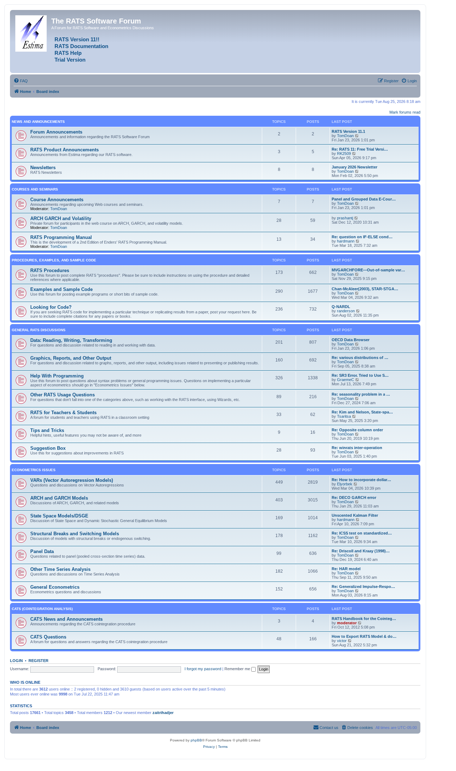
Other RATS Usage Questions (62, 394)
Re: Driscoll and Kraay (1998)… (361, 551)
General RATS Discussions (39, 330)
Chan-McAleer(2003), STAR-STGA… (365, 289)
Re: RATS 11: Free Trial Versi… (360, 149)
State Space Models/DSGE (59, 516)
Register (38, 660)
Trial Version (70, 60)
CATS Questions (48, 637)
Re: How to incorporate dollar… (361, 480)
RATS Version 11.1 (348, 131)
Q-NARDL (341, 306)
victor (342, 641)
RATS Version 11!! (77, 39)
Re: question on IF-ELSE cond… (362, 237)
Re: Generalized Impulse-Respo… (363, 586)
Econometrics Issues (34, 470)
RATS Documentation (81, 46)
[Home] (31, 32)
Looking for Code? (51, 307)
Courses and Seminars (35, 189)
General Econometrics (54, 587)
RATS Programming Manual (61, 237)
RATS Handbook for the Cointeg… (364, 618)
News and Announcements (38, 122)
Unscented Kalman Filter (355, 515)
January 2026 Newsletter (354, 167)
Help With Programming (57, 376)
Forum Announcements (56, 132)
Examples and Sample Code (61, 289)
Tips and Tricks (47, 430)
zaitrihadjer (162, 712)
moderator (347, 623)
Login (16, 660)
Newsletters (43, 167)
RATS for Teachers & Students (63, 412)
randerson (346, 311)
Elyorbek (344, 484)
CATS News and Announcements (66, 619)
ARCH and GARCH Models (59, 498)
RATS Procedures (49, 270)
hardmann (345, 241)
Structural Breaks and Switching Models (74, 533)
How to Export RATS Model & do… (364, 636)
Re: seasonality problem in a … (361, 394)
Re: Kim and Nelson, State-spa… (362, 412)
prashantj (345, 218)
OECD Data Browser (350, 340)
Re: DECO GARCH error (354, 497)
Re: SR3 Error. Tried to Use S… (360, 375)
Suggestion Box (48, 448)
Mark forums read (404, 112)
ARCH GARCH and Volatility (60, 218)
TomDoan (345, 136)
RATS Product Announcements (64, 149)
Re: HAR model (346, 569)
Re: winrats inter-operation (357, 448)
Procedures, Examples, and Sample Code (54, 260)
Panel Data (42, 551)
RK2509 (344, 153)
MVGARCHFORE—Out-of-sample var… (368, 270)
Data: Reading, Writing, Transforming (71, 340)
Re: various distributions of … (360, 357)
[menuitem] (21, 81)
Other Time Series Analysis (60, 569)
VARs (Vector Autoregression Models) (71, 480)
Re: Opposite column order (357, 430)
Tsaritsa (344, 416)
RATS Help (68, 53)
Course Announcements (56, 199)
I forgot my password (203, 669)
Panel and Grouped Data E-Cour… (364, 199)
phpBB (196, 740)
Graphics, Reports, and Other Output (70, 358)
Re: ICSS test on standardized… (362, 533)
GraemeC (345, 379)
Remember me (237, 669)
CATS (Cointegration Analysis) (42, 609)
